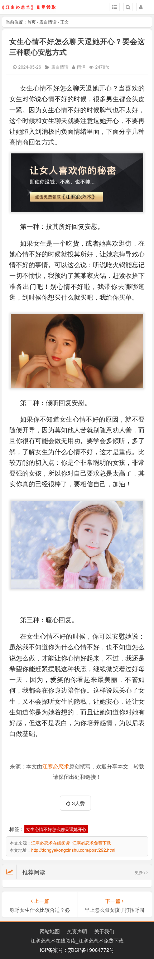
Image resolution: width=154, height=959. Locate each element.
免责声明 (77, 931)
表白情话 (48, 22)
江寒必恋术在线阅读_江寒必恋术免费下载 (71, 843)
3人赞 (78, 803)
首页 (31, 22)
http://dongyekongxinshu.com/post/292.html (73, 850)
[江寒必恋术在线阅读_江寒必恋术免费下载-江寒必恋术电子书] (29, 9)
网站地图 (50, 931)
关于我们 (104, 931)
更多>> (141, 872)
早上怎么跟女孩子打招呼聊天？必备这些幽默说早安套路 (114, 909)
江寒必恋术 (55, 766)
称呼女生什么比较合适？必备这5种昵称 (40, 909)
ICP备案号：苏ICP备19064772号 (77, 949)
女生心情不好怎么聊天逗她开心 (56, 829)
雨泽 (81, 67)
